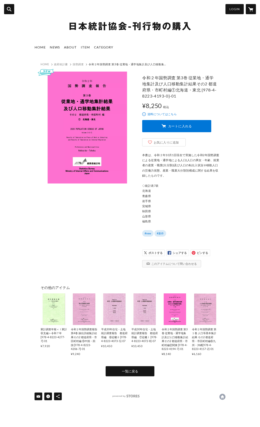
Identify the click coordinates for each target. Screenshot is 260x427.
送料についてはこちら (162, 114)
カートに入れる (180, 126)
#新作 (160, 233)
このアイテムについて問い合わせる (174, 263)
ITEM (85, 47)
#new (148, 233)
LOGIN (235, 9)
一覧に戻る (130, 371)
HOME (40, 47)
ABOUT (70, 47)
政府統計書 (61, 64)
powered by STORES (126, 396)
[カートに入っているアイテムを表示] (251, 9)
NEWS (55, 47)
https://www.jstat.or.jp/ (222, 397)
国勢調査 (78, 64)
